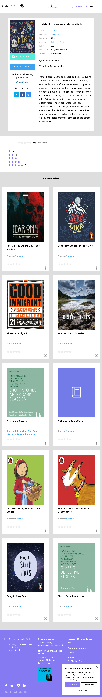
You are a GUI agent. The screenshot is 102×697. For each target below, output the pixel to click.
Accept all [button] (72, 685)
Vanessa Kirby (57, 34)
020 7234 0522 (45, 657)
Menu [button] (92, 6)
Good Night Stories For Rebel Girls (75, 246)
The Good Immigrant (17, 333)
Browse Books (82, 6)
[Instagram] (18, 685)
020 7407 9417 (44, 643)
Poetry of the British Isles (71, 333)
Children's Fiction (58, 42)
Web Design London (14, 692)
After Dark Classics (17, 421)
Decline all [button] (89, 685)
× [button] (97, 667)
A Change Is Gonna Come (70, 421)
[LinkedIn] (24, 685)
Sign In (5, 6)
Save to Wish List (51, 60)
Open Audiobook (22, 66)
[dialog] (81, 679)
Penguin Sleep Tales (17, 596)
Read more (81, 680)
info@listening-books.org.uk (50, 645)
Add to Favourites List (53, 66)
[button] (98, 6)
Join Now (14, 6)
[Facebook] (6, 685)
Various (54, 31)
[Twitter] (12, 686)
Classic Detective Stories (71, 596)
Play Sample (22, 56)
